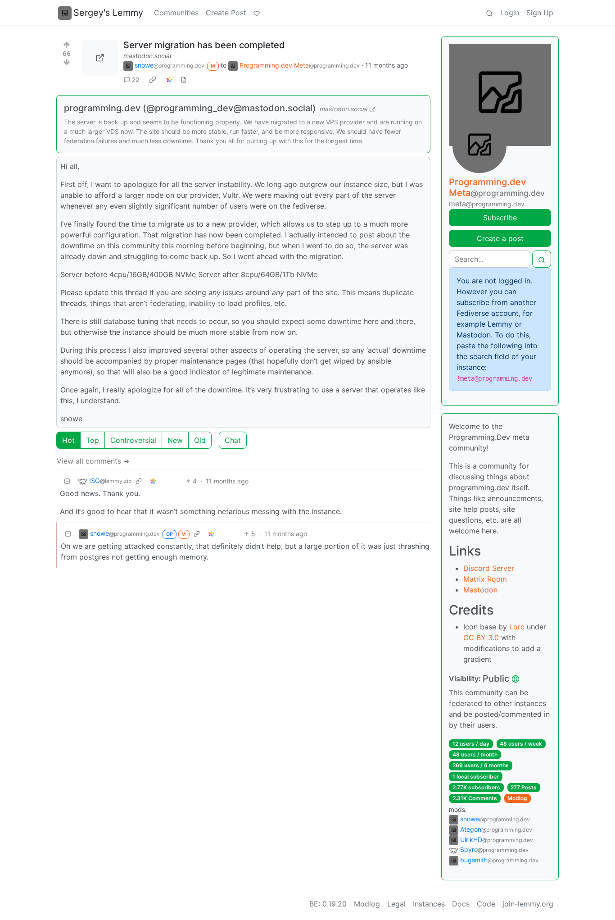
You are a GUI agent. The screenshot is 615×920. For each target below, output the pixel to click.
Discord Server (488, 568)
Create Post (226, 12)
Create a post (500, 238)
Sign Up (539, 12)
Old (200, 440)
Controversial (133, 440)
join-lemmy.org (527, 903)
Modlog (517, 798)
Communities (176, 12)
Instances (429, 903)
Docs (461, 903)
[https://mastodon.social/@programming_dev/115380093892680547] (100, 58)
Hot (68, 440)
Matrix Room (485, 578)
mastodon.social (147, 55)
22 (135, 79)
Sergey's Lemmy (108, 12)
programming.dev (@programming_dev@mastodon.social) (190, 108)
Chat (233, 440)
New (175, 440)
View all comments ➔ (93, 460)
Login (509, 12)
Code (486, 903)
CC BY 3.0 (481, 637)
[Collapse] (67, 481)
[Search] (489, 13)
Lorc (517, 626)
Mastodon (480, 589)
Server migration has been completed (204, 45)
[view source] (183, 79)
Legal (396, 903)
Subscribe (500, 217)
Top (92, 440)
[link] (152, 79)
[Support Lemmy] (256, 13)
